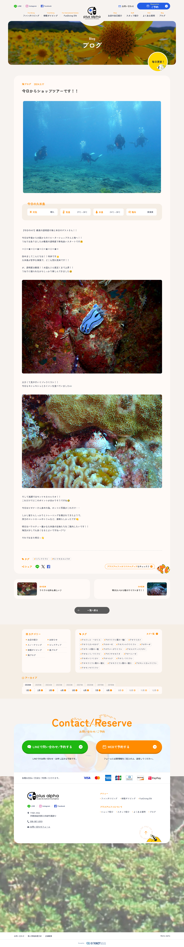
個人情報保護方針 (35, 936)
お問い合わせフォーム (40, 826)
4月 (62, 690)
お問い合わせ (128, 6)
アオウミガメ (135, 639)
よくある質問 (139, 811)
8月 (108, 690)
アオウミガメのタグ (90, 644)
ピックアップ (55, 644)
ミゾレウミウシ (41, 558)
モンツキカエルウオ (61, 558)
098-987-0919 (36, 821)
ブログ (153, 811)
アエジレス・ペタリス (91, 639)
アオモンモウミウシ (90, 667)
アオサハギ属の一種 (90, 649)
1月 (27, 690)
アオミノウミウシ (125, 658)
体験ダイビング (35, 650)
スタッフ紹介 (123, 811)
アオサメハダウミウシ (112, 649)
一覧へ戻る (92, 610)
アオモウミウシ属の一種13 (120, 663)
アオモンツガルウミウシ (146, 663)
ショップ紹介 (107, 811)
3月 (50, 690)
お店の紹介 (33, 639)
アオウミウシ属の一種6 (115, 639)
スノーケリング (35, 644)
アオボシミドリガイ (90, 658)
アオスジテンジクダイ (136, 649)
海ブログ (26, 84)
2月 (39, 690)
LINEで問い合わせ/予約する (52, 746)
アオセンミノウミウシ (91, 653)
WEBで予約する (119, 746)
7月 (96, 690)
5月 (73, 690)
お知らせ (53, 639)
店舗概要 (48, 936)
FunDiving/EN (146, 798)
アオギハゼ (108, 644)
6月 (85, 690)
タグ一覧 (150, 633)
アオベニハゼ (130, 653)
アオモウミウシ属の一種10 (93, 663)
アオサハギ (145, 644)
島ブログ (53, 650)
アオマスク (108, 658)
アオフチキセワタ (112, 653)
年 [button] (28, 684)
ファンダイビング (109, 798)
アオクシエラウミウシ (126, 644)
